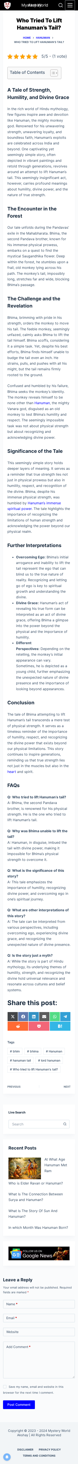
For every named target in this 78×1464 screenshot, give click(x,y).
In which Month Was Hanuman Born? (38, 1227)
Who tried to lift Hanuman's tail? (34, 1069)
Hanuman (42, 403)
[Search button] (65, 1124)
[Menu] (70, 5)
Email (11, 1318)
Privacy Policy (50, 1449)
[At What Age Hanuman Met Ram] (24, 1168)
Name (12, 1304)
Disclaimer (25, 1449)
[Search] (60, 5)
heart (11, 771)
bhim (15, 1051)
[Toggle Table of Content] (52, 73)
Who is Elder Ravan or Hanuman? (35, 1183)
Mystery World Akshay (34, 5)
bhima (33, 1051)
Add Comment (18, 1347)
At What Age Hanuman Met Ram (55, 1165)
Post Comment (19, 1405)
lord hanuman (49, 1060)
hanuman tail (20, 1060)
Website (12, 1332)
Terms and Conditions (39, 1455)
